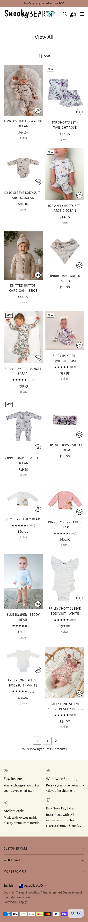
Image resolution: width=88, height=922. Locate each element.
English (8, 885)
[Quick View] (38, 111)
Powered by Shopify (15, 902)
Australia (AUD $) (35, 885)
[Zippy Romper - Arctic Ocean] (23, 426)
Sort (47, 56)
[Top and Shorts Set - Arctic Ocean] (65, 174)
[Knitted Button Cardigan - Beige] (23, 255)
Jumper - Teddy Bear (23, 519)
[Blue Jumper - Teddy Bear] (23, 581)
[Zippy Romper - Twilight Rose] (65, 330)
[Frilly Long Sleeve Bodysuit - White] (23, 661)
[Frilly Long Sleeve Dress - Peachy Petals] (65, 672)
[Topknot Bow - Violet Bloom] (65, 420)
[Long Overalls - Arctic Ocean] (23, 90)
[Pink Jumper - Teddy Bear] (65, 500)
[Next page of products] (55, 741)
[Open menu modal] (82, 14)
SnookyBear (32, 892)
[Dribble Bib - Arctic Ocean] (65, 250)
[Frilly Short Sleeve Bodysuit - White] (65, 578)
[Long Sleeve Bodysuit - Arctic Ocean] (23, 167)
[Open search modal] (64, 14)
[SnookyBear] (29, 14)
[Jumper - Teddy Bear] (23, 499)
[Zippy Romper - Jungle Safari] (23, 337)
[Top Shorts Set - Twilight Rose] (65, 91)
